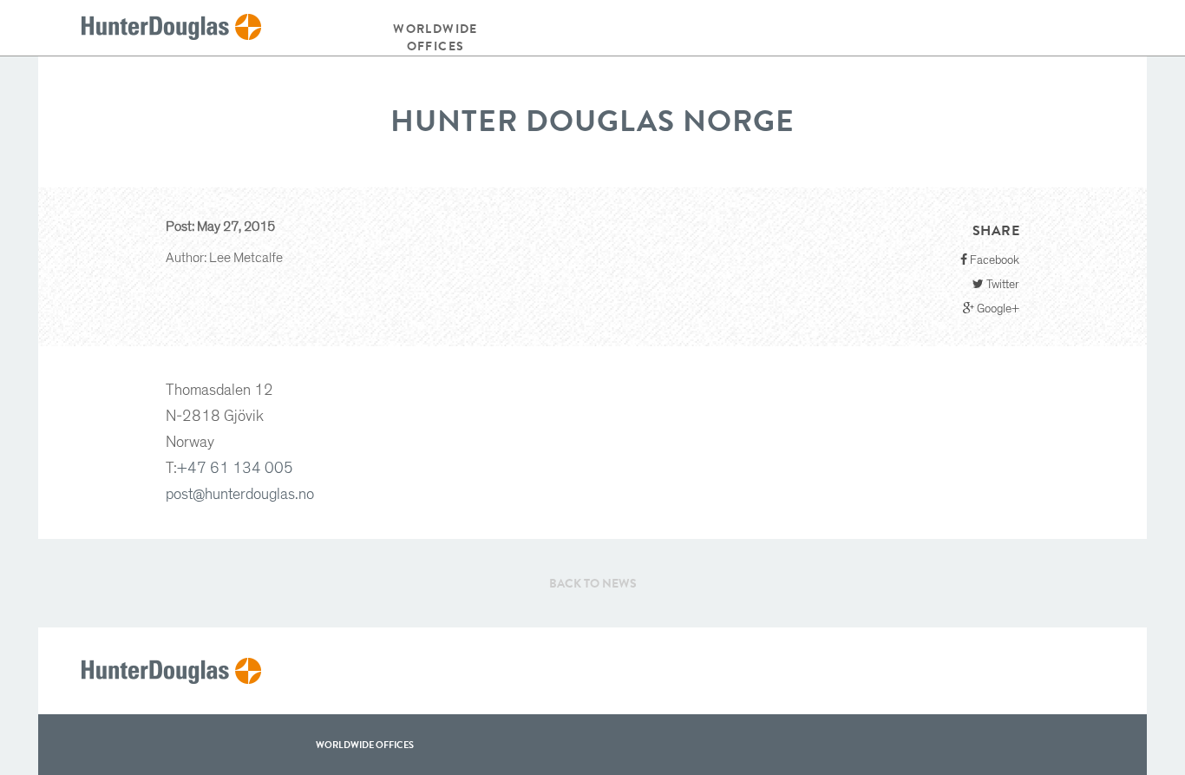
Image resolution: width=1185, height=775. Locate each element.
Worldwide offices (435, 37)
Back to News (593, 583)
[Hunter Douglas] (171, 28)
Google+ (996, 309)
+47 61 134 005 (235, 468)
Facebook (993, 260)
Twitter (1001, 285)
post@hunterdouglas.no (240, 494)
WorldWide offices (365, 745)
